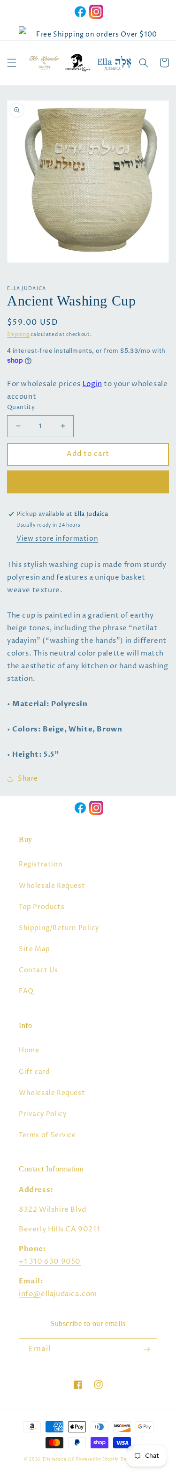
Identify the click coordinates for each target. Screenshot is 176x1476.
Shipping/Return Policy (59, 928)
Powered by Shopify (97, 1459)
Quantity (21, 407)
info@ (30, 1294)
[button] (11, 62)
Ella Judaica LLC (59, 1459)
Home (29, 1050)
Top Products (41, 906)
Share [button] (28, 778)
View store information (57, 538)
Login (92, 384)
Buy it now (88, 481)
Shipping (18, 334)
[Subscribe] (146, 1349)
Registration (40, 864)
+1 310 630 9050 (50, 1262)
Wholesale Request (52, 885)
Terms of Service (47, 1135)
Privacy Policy (43, 1114)
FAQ (26, 991)
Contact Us (38, 970)
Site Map (34, 949)
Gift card (34, 1071)
